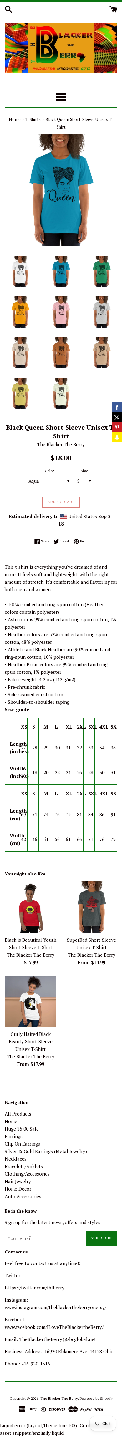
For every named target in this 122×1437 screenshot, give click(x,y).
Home (11, 1121)
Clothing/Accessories (27, 1174)
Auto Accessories (23, 1196)
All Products (18, 1114)
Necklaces (16, 1159)
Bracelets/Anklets (24, 1166)
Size (84, 470)
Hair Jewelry (18, 1181)
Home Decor (18, 1189)
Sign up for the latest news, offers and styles (52, 1222)
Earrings (14, 1136)
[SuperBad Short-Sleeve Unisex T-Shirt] (91, 907)
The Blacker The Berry (59, 1398)
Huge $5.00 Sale (22, 1129)
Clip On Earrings (22, 1144)
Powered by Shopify (96, 1398)
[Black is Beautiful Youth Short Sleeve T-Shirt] (30, 907)
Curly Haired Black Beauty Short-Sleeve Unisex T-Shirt (31, 1041)
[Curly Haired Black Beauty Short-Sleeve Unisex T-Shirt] (30, 1001)
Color (49, 470)
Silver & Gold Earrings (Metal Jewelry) (46, 1151)
